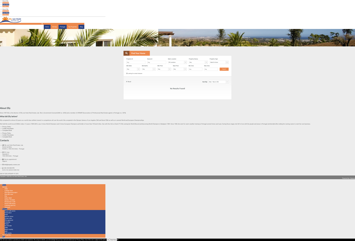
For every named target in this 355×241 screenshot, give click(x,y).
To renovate (8, 225)
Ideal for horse (9, 216)
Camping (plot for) (10, 205)
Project (7, 224)
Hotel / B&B (8, 198)
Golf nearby (8, 233)
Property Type (214, 59)
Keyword (149, 59)
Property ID (129, 59)
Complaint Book (7, 130)
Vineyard (7, 207)
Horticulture (8, 213)
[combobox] (177, 62)
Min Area (191, 65)
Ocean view (8, 218)
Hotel (6, 214)
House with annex (10, 211)
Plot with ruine (9, 194)
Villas (6, 189)
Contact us (5, 6)
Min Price (160, 65)
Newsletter (5, 3)
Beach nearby (9, 229)
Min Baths (145, 65)
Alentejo (54, 27)
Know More (5, 4)
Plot (6, 196)
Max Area (207, 65)
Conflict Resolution (8, 128)
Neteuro (352, 178)
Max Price (176, 65)
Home (47, 27)
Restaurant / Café (10, 201)
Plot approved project (11, 192)
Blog (81, 27)
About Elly (5, 1)
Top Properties (72, 27)
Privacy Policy (6, 126)
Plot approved (9, 220)
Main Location (172, 59)
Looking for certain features (134, 73)
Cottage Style (9, 190)
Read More (113, 239)
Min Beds (129, 65)
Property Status (193, 59)
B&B (6, 231)
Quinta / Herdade (10, 200)
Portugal (62, 27)
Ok (108, 239)
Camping (7, 222)
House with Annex (10, 203)
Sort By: (205, 82)
